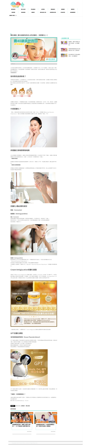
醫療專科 (72, 9)
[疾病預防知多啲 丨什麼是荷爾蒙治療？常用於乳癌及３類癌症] (45, 418)
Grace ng (18, 405)
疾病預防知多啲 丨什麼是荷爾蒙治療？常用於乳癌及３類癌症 (45, 425)
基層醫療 (63, 9)
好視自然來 (63, 12)
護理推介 (23, 405)
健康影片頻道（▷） (13, 15)
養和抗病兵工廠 (43, 12)
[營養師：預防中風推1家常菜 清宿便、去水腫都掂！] (64, 42)
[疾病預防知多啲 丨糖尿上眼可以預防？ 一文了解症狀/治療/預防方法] (22, 418)
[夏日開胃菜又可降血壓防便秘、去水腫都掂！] (64, 55)
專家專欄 (13, 12)
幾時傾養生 (13, 9)
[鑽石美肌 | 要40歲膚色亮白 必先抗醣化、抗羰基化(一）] (34, 49)
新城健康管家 (72, 12)
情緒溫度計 (53, 9)
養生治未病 (23, 9)
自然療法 (43, 9)
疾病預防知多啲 (53, 12)
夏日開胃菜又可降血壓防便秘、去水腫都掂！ (74, 55)
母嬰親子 (33, 12)
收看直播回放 (13, 72)
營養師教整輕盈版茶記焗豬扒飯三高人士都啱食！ (74, 49)
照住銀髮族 (33, 9)
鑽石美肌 (28, 405)
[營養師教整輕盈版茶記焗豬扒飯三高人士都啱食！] (64, 49)
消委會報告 (23, 12)
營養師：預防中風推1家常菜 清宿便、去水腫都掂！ (74, 43)
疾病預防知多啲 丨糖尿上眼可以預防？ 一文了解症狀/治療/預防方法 (21, 425)
